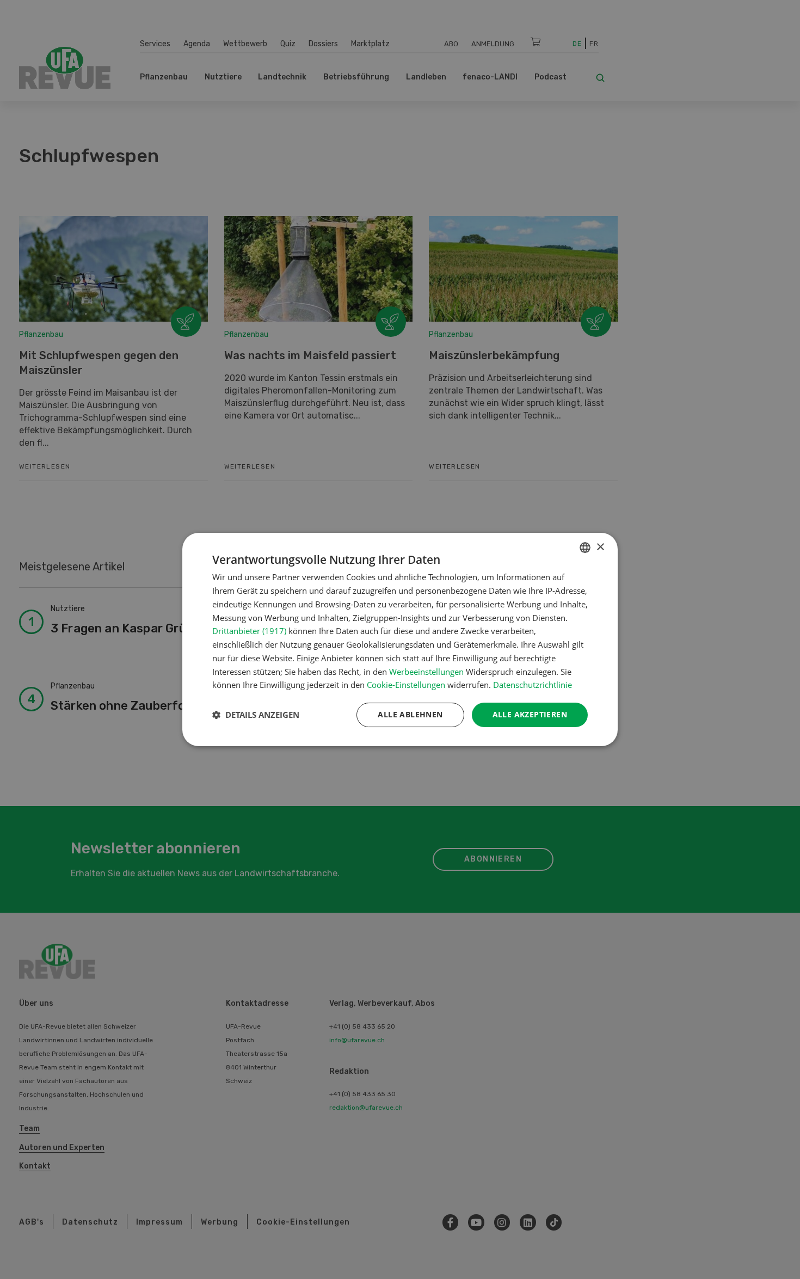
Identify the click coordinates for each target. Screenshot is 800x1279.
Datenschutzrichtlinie (532, 684)
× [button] (600, 547)
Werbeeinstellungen (426, 671)
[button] (255, 715)
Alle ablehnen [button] (410, 714)
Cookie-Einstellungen (406, 684)
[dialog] (400, 639)
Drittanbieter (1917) (249, 630)
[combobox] (585, 547)
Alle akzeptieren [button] (530, 714)
